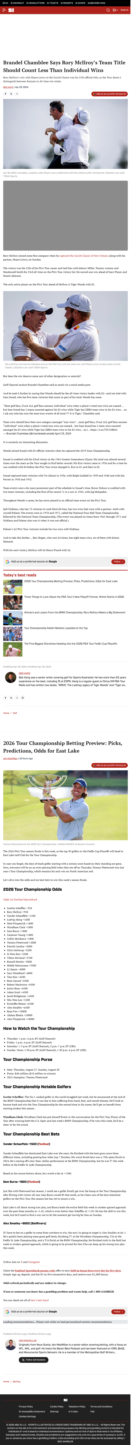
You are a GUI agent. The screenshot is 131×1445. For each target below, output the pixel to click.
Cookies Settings (27, 1417)
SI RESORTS (67, 3)
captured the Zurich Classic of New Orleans (84, 255)
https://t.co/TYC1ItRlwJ (103, 429)
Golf (15, 713)
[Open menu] (4, 10)
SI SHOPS (80, 3)
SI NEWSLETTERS (35, 3)
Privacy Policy (26, 1407)
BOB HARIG (24, 673)
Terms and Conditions (101, 1407)
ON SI (5, 3)
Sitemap (54, 1412)
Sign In (124, 10)
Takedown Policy (77, 1407)
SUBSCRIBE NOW (96, 3)
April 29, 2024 (63, 433)
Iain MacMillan (10, 759)
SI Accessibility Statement (32, 1412)
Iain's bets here (39, 1300)
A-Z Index (73, 1412)
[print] (22, 698)
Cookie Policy (56, 1407)
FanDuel (44, 1144)
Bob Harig (8, 87)
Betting (16, 1382)
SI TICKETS (52, 3)
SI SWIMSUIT (17, 3)
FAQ (92, 1412)
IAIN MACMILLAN (28, 1341)
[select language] (115, 10)
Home (6, 713)
